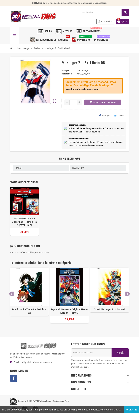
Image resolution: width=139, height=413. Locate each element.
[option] (29, 297)
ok (122, 352)
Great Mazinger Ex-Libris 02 (109, 309)
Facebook (13, 378)
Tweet (121, 115)
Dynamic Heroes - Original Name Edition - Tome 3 (69, 311)
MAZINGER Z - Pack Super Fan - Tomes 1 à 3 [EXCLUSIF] (24, 222)
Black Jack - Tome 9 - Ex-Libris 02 (29, 311)
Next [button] (127, 294)
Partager (106, 115)
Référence (67, 73)
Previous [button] (11, 294)
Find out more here (110, 409)
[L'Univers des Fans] (34, 16)
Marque (65, 70)
